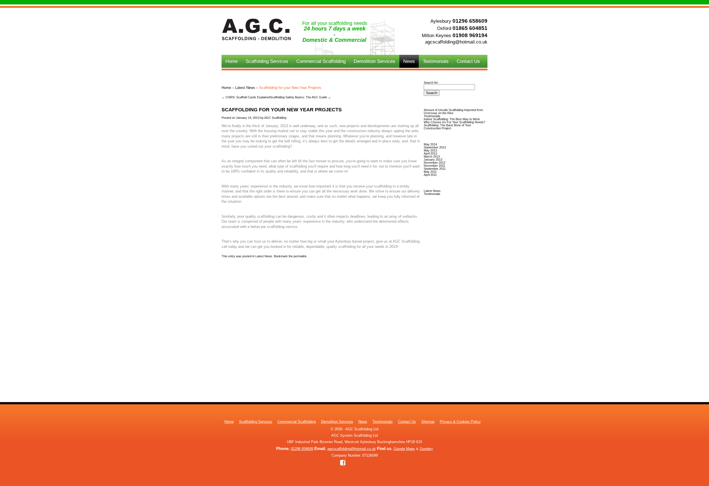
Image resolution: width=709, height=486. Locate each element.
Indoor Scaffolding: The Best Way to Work (452, 119)
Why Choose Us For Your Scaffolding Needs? (454, 122)
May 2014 (430, 144)
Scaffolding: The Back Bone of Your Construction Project (447, 127)
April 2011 (430, 174)
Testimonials (436, 61)
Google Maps (404, 449)
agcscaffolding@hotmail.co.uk (456, 42)
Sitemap (428, 422)
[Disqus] (321, 327)
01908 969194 (470, 35)
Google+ (426, 449)
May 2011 (430, 171)
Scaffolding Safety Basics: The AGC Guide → (300, 97)
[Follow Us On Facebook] (342, 463)
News (409, 61)
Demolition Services (374, 61)
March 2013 (432, 156)
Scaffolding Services (267, 61)
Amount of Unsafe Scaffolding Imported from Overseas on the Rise (453, 111)
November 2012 (434, 162)
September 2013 (435, 147)
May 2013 (430, 150)
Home (231, 61)
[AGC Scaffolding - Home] (256, 39)
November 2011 (434, 165)
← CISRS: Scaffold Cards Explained (246, 97)
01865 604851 (470, 28)
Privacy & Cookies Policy (460, 422)
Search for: (431, 82)
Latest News (245, 88)
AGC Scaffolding (275, 117)
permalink (300, 256)
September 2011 (435, 168)
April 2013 (430, 153)
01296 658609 (470, 21)
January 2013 (433, 159)
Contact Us (468, 61)
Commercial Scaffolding (321, 61)
